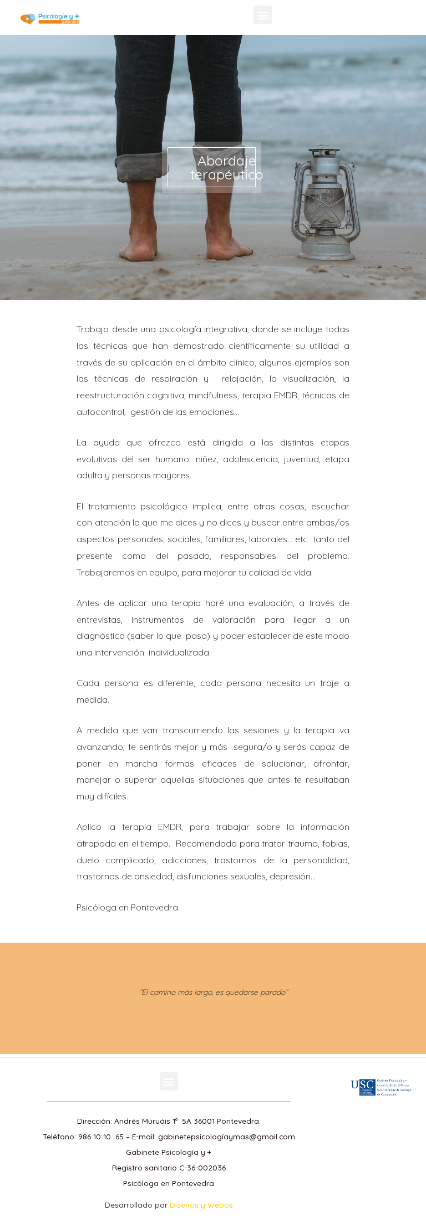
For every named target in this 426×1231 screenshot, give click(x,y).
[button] (262, 15)
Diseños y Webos (201, 1204)
